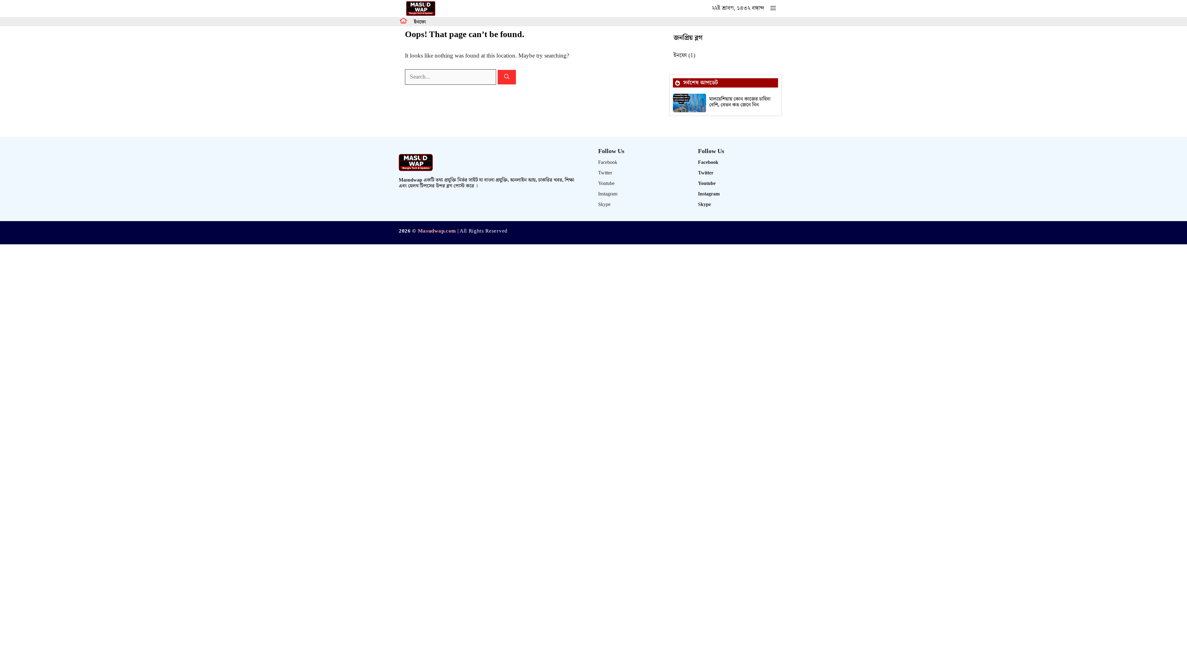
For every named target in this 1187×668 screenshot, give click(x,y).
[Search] (507, 77)
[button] (773, 8)
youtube (606, 183)
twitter (605, 173)
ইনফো (420, 22)
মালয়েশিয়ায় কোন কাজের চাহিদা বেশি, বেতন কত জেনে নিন (739, 102)
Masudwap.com (437, 231)
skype (604, 204)
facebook (607, 162)
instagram (607, 194)
